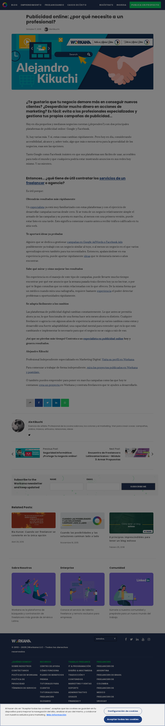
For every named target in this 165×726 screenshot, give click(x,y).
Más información (56, 714)
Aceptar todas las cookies (123, 719)
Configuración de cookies (123, 711)
